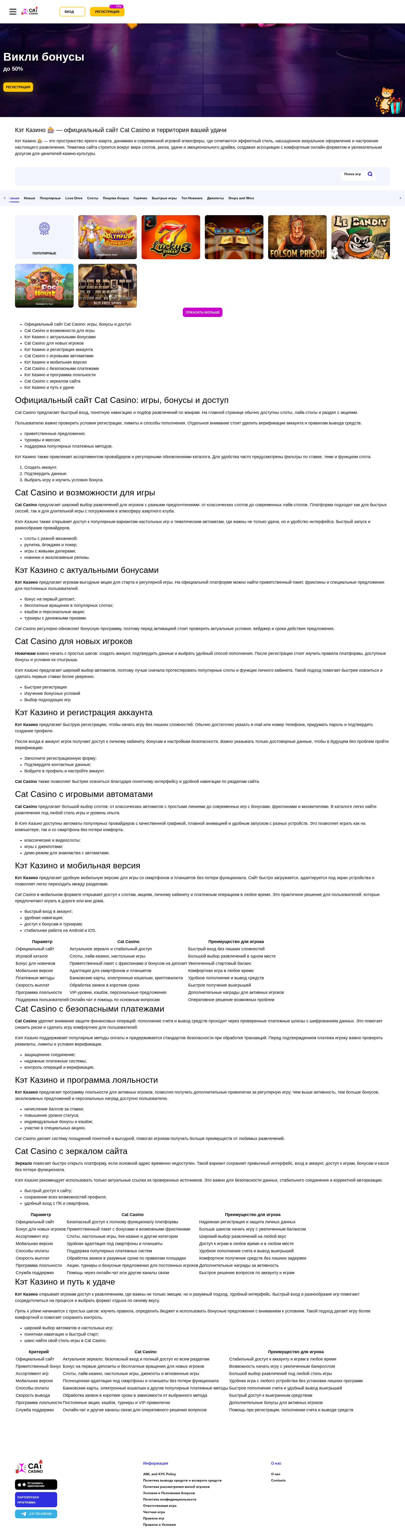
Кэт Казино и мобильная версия (55, 362)
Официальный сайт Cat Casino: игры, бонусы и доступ (77, 324)
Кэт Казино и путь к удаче (49, 387)
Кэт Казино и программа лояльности (60, 374)
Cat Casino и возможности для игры (59, 330)
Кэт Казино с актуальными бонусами (60, 337)
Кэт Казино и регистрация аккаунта (58, 349)
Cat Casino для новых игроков (54, 343)
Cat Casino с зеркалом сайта (52, 381)
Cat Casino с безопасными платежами (61, 368)
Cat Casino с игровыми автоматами (59, 356)
